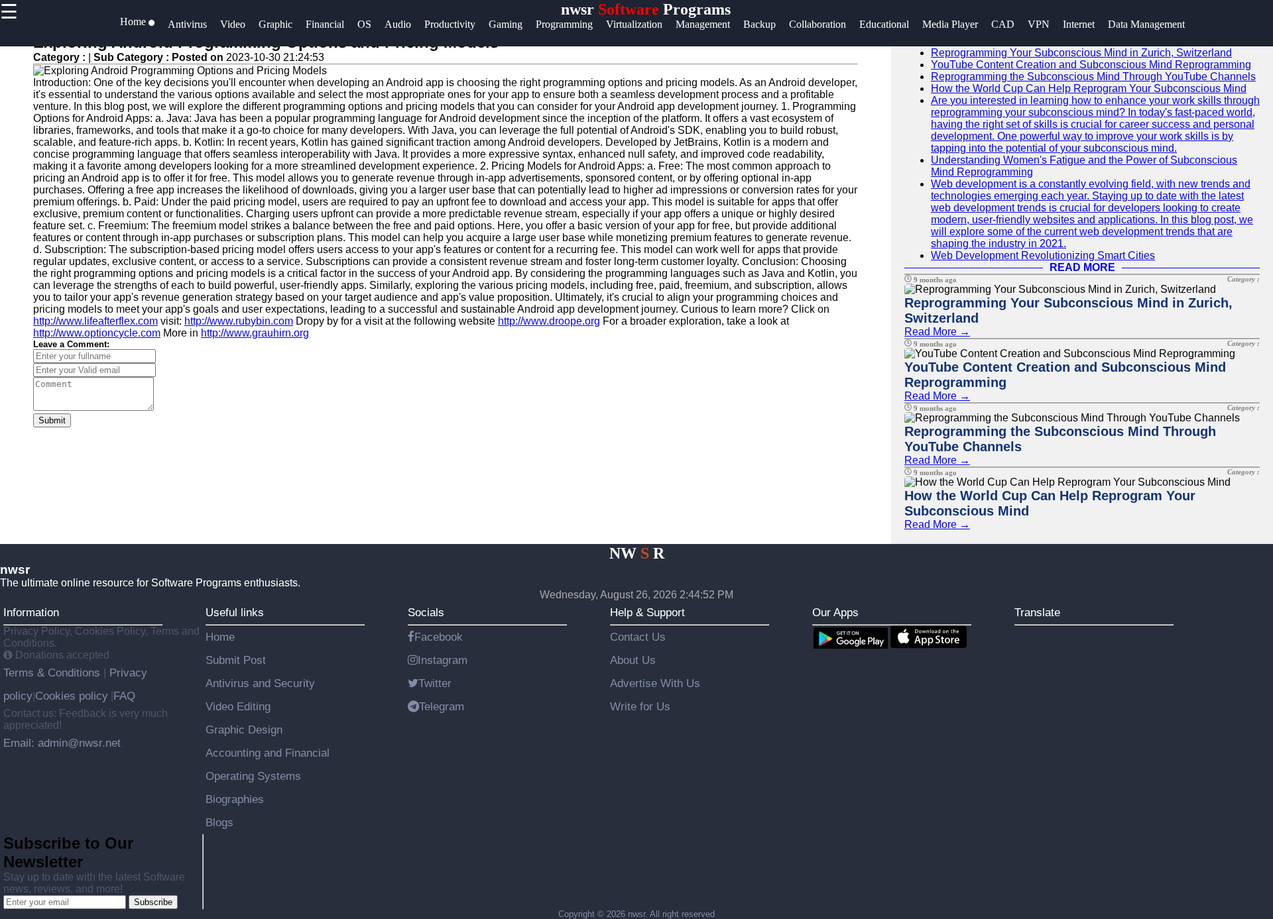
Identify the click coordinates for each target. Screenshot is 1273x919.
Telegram (441, 706)
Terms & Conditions (53, 672)
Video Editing (238, 706)
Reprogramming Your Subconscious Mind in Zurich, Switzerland (1081, 52)
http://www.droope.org (549, 321)
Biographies (235, 799)
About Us (633, 660)
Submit (52, 420)
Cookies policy (71, 695)
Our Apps (835, 612)
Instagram (442, 660)
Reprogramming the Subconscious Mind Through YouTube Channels (1093, 76)
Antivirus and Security (260, 683)
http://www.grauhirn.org (255, 333)
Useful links (235, 612)
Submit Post (236, 660)
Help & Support (647, 612)
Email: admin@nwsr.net (62, 742)
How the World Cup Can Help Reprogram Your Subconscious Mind (1088, 88)
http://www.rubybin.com (238, 321)
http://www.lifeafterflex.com (95, 321)
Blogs (219, 822)
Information (31, 612)
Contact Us (638, 636)
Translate (1037, 612)
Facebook (438, 636)
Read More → (937, 331)
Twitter (435, 683)
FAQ (124, 695)
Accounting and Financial (268, 752)
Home (220, 636)
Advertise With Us (655, 683)
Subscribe (153, 902)
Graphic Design (244, 729)
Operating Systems (253, 776)
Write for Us (640, 706)
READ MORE (1082, 267)
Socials (426, 612)
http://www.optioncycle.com (96, 333)
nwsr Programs (646, 9)
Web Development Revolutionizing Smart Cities (1043, 255)
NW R (636, 553)
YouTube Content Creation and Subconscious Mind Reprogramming (1091, 64)
